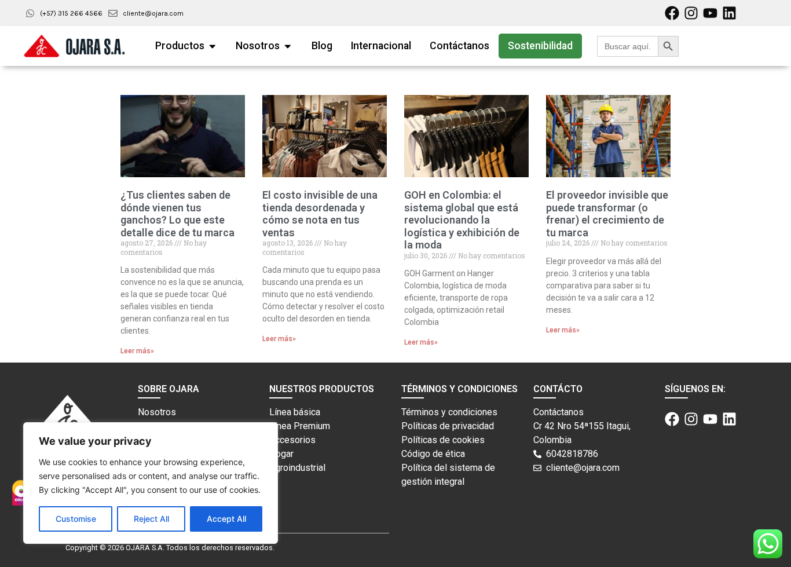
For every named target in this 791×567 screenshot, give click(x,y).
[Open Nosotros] (288, 45)
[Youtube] (710, 13)
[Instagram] (691, 13)
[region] (150, 483)
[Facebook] (672, 13)
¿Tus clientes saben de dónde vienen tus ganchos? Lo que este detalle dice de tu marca (177, 214)
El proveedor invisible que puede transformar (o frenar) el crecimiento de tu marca (607, 214)
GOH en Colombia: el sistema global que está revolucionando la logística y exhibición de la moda (461, 220)
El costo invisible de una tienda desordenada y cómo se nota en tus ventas (320, 214)
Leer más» (137, 351)
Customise (76, 519)
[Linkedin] (729, 13)
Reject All (151, 519)
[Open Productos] (212, 45)
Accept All (226, 519)
